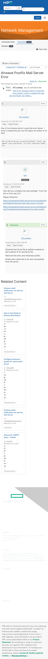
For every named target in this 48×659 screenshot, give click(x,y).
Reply (4, 124)
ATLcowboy (24, 117)
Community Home (8, 42)
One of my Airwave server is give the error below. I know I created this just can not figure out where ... (26, 93)
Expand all (10, 67)
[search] (19, 8)
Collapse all (22, 67)
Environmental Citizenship (12, 582)
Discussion (24, 42)
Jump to (38, 81)
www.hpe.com (27, 558)
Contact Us (7, 579)
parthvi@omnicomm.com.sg (13, 299)
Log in (37, 18)
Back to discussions (11, 63)
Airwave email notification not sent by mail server (13, 290)
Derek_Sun (10, 319)
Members (7, 46)
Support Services (9, 604)
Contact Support (9, 607)
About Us (6, 572)
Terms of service (9, 589)
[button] (45, 626)
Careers (5, 575)
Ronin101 (9, 441)
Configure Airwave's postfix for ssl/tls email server (13, 361)
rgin (25, 175)
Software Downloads (10, 614)
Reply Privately (13, 124)
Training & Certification (11, 611)
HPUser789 (10, 368)
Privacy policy (8, 585)
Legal (5, 592)
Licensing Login (8, 617)
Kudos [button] (43, 103)
